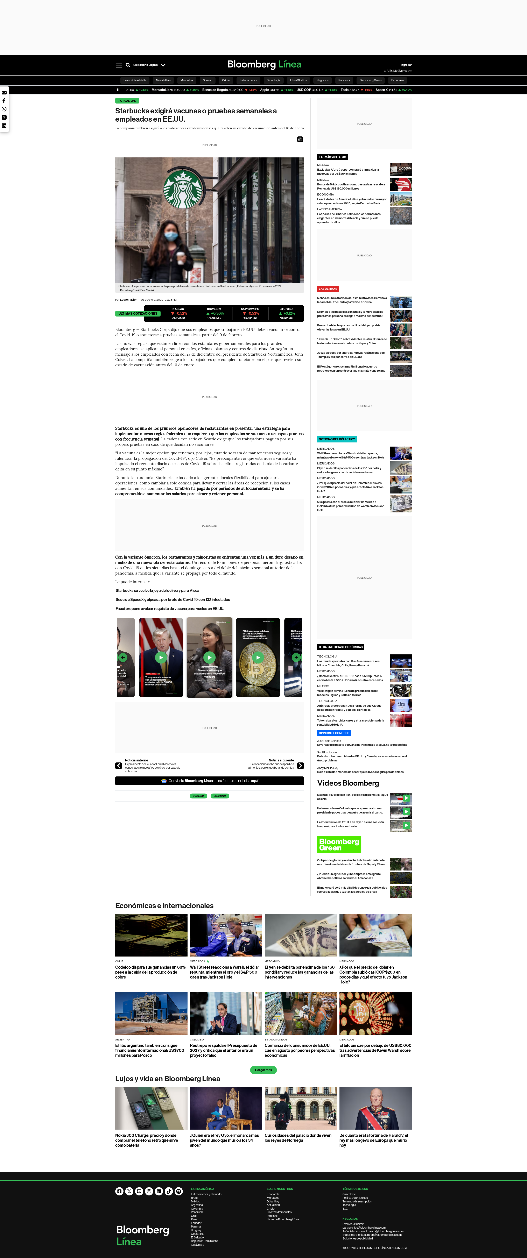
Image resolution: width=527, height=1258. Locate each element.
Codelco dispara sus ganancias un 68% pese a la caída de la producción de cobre (150, 972)
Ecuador (196, 1223)
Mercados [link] (187, 80)
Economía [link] (397, 80)
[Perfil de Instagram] (149, 1191)
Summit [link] (207, 80)
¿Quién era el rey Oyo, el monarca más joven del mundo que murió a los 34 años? (224, 1140)
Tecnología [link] (273, 80)
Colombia (197, 1208)
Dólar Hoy (273, 1201)
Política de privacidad (355, 1197)
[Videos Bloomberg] (364, 783)
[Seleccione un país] (163, 65)
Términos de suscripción (357, 1201)
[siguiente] (300, 765)
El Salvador (198, 1237)
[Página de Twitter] (129, 1191)
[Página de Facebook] (119, 1191)
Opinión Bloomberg (334, 733)
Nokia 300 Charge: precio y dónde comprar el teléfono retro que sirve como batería (146, 1140)
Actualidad (127, 100)
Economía (273, 1194)
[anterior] (118, 765)
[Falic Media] (387, 70)
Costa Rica (197, 1233)
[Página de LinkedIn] (159, 1191)
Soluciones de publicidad (358, 1238)
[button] (300, 139)
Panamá (196, 1226)
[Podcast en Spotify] (179, 1191)
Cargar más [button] (263, 1070)
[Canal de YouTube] (139, 1191)
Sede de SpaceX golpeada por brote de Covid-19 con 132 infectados (173, 599)
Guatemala (197, 1244)
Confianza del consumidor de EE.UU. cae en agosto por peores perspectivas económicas (300, 1050)
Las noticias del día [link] (135, 80)
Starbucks (198, 796)
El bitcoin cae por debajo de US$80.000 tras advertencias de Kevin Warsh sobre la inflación (375, 1050)
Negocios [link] (323, 80)
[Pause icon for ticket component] (118, 89)
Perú (194, 1219)
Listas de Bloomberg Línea (283, 1219)
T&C (345, 1208)
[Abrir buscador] (128, 65)
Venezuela (197, 1212)
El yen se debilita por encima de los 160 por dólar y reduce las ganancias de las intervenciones (300, 972)
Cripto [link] (226, 80)
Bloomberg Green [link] (370, 80)
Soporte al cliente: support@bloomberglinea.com (372, 1234)
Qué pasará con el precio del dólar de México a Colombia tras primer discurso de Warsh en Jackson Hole (350, 506)
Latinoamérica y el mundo (206, 1194)
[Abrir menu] (119, 65)
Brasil (194, 1197)
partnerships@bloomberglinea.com (364, 1227)
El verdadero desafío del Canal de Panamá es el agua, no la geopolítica (362, 745)
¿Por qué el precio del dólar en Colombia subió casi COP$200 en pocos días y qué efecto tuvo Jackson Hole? (350, 487)
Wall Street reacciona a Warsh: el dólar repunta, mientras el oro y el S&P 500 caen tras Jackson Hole (224, 972)
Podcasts (272, 1215)
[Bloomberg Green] (364, 844)
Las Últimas (220, 796)
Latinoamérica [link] (248, 80)
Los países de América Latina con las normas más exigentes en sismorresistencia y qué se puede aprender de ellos (349, 218)
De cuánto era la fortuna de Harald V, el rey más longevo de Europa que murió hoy (373, 1140)
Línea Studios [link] (298, 80)
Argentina (197, 1205)
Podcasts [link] (344, 80)
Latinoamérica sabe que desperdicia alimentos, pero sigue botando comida (271, 765)
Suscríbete (349, 1194)
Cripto (271, 1208)
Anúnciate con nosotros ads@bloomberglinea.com (373, 1231)
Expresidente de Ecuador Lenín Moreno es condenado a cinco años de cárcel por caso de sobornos (152, 767)
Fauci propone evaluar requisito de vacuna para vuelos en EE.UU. (170, 608)
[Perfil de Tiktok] (169, 1191)
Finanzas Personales (279, 1212)
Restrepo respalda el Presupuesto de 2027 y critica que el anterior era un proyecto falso (223, 1050)
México (195, 1201)
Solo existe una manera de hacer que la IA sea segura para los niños (360, 772)
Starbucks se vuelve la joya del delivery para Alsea (157, 590)
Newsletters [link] (163, 80)
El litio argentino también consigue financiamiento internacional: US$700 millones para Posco (149, 1050)
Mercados (273, 1197)
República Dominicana (204, 1241)
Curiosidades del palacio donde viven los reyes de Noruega (298, 1138)
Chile (194, 1215)
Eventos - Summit (353, 1224)
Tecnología (349, 1205)
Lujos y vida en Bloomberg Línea (167, 1078)
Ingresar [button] (406, 65)
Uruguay (196, 1230)
